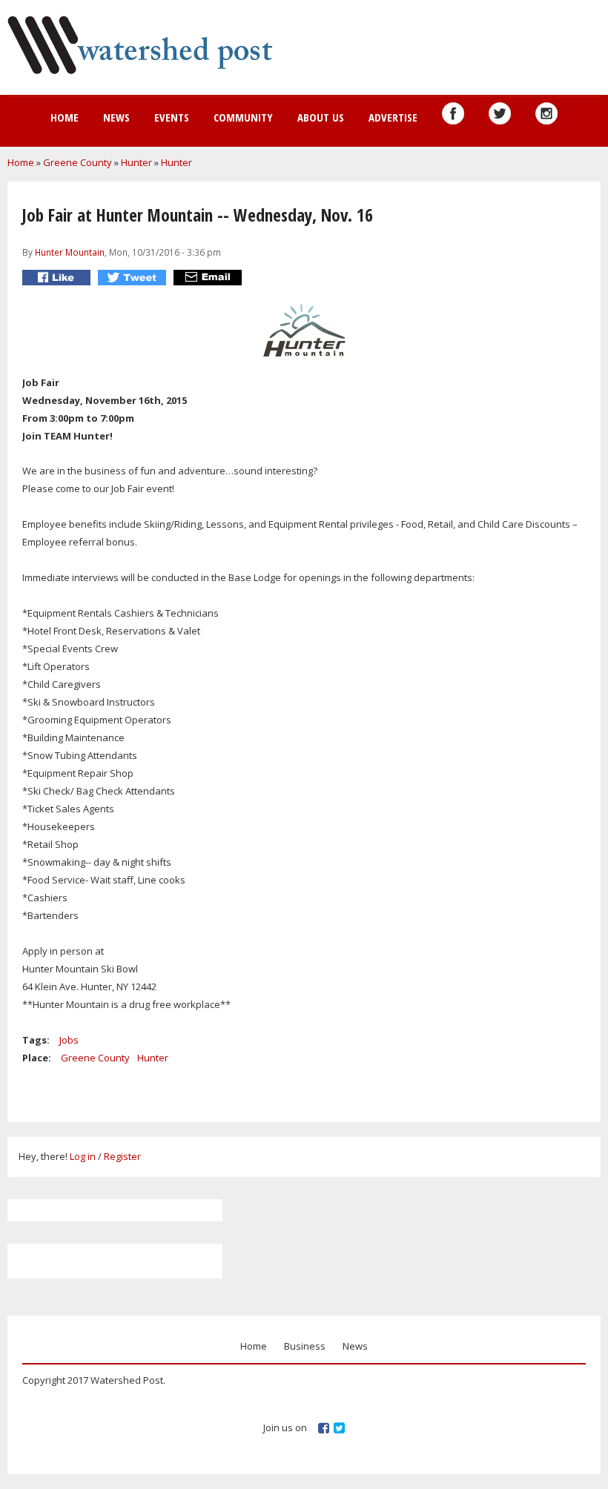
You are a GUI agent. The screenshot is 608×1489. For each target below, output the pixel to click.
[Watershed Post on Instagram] (546, 113)
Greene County (77, 162)
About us (320, 117)
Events (171, 117)
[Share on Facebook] (58, 277)
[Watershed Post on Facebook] (453, 113)
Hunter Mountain (70, 252)
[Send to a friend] (209, 277)
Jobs (69, 1040)
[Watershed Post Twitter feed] (500, 113)
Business (305, 1346)
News (116, 117)
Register (122, 1156)
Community (243, 117)
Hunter (136, 162)
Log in (83, 1156)
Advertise (393, 117)
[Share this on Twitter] (134, 277)
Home (64, 117)
